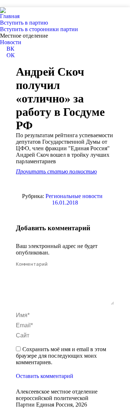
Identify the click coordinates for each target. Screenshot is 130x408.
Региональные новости (74, 196)
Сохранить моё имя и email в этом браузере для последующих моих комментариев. (61, 355)
